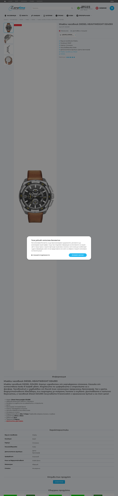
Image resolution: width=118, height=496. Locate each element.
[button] (40, 255)
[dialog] (59, 248)
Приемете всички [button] (78, 255)
